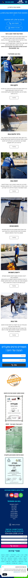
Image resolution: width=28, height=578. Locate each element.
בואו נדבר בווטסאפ (15, 27)
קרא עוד (14, 97)
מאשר (5, 574)
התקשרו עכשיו (15, 23)
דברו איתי (15, 546)
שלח (15, 365)
